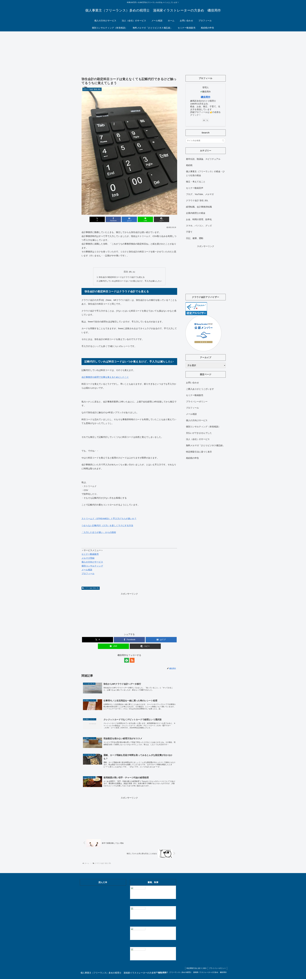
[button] (161, 219)
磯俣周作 (205, 97)
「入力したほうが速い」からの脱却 (99, 532)
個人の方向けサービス (92, 562)
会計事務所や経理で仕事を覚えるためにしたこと (105, 377)
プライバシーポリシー (197, 401)
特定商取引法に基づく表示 (199, 452)
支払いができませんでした (199, 433)
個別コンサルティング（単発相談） (203, 426)
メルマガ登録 (88, 558)
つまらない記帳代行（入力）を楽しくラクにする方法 (107, 525)
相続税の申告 (192, 458)
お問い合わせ (192, 382)
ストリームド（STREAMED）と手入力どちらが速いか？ (109, 518)
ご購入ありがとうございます (200, 389)
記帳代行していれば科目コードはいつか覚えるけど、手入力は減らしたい (130, 281)
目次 (126, 271)
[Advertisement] (153, 51)
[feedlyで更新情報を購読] (126, 660)
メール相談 (87, 570)
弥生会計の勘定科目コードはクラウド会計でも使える (122, 277)
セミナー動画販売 (90, 554)
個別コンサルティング (92, 566)
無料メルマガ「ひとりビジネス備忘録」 (205, 445)
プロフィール (88, 573)
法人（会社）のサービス (198, 439)
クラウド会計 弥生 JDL (91, 588)
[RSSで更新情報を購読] (132, 660)
